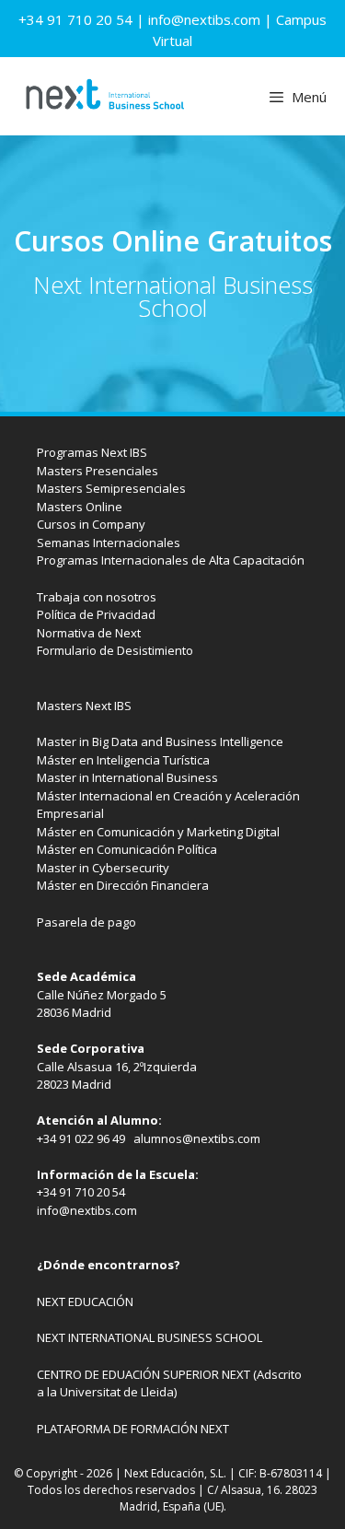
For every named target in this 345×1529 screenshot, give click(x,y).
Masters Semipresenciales (111, 488)
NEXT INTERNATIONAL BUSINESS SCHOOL (149, 1337)
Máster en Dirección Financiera (123, 885)
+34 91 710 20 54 (75, 19)
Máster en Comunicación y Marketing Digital (158, 831)
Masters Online (79, 506)
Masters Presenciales (97, 470)
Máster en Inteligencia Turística (123, 760)
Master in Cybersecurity (103, 867)
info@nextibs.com (204, 19)
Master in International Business (127, 777)
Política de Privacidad (96, 614)
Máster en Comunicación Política (127, 849)
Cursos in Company (91, 524)
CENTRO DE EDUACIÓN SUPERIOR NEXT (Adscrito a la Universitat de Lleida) (169, 1383)
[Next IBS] (104, 96)
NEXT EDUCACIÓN (85, 1301)
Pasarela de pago (86, 922)
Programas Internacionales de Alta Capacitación (171, 560)
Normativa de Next (89, 632)
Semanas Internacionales (108, 542)
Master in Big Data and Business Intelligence (160, 741)
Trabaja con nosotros (96, 597)
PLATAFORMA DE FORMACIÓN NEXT (133, 1428)
